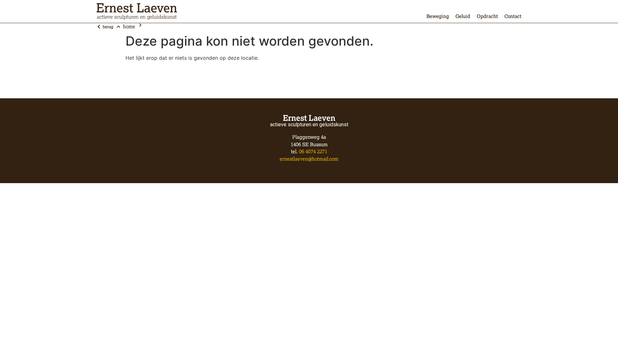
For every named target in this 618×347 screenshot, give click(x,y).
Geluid (462, 16)
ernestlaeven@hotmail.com (309, 159)
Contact (512, 16)
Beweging (437, 16)
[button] (105, 26)
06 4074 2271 (313, 151)
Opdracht (487, 16)
